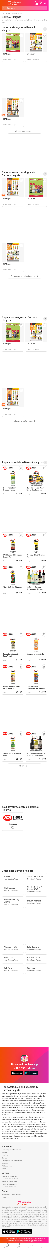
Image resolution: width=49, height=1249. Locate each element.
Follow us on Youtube (9, 1184)
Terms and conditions (14, 1241)
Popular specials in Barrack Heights (22, 462)
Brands (4, 1158)
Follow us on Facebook (10, 1179)
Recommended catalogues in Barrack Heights (18, 174)
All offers (5, 1155)
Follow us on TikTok (9, 1187)
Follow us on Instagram (10, 1181)
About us (5, 1163)
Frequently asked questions (11, 1150)
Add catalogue (7, 1166)
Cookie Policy (37, 1241)
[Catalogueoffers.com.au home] (14, 3)
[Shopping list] (40, 3)
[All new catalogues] (45, 29)
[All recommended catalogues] (45, 174)
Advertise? (5, 1152)
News (4, 1169)
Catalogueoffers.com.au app (12, 1160)
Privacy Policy (27, 1241)
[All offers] (45, 462)
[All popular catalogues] (45, 319)
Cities (8, 13)
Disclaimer (41, 1238)
